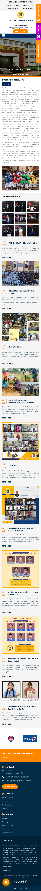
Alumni (17, 5)
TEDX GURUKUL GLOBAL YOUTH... (23, 243)
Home (9, 5)
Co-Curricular (7, 805)
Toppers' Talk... (16, 465)
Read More (6, 257)
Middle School (7, 825)
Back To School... (16, 347)
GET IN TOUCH (20, 31)
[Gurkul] (20, 14)
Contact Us (10, 787)
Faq (32, 5)
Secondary (6, 829)
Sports (4, 801)
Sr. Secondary (7, 833)
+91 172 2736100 (23, 777)
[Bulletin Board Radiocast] (38, 2)
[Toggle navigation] (20, 36)
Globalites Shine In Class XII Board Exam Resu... (23, 593)
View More (8, 871)
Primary (5, 822)
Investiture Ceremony (23, 69)
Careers (25, 5)
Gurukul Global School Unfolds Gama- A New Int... (21, 529)
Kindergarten (7, 818)
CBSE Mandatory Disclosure (20, 2)
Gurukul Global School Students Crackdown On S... (22, 707)
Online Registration (38, 50)
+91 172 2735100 (11, 777)
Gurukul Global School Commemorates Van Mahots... (21, 401)
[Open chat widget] (6, 882)
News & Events (7, 798)
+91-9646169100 (20, 25)
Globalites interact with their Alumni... (22, 292)
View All (5, 757)
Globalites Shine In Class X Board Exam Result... (23, 659)
